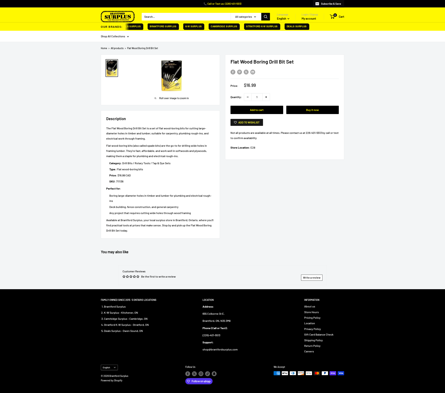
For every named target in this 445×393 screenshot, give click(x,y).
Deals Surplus (127, 26)
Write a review (312, 277)
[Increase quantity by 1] (266, 97)
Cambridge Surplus (220, 26)
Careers (309, 351)
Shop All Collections (113, 36)
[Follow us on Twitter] (194, 373)
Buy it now (312, 109)
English (106, 367)
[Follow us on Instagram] (201, 373)
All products (117, 48)
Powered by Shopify (111, 380)
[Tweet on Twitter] (246, 71)
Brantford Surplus (159, 26)
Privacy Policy (312, 329)
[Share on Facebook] (232, 71)
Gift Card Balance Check (318, 334)
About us (309, 306)
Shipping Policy (313, 340)
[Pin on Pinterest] (239, 71)
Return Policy (312, 345)
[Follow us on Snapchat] (214, 373)
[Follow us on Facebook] (187, 373)
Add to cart (257, 109)
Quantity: (236, 97)
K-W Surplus (190, 26)
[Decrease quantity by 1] (247, 97)
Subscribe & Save (331, 3)
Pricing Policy (312, 317)
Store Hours (311, 312)
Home (104, 48)
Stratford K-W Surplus (258, 26)
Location (309, 323)
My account (309, 18)
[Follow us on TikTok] (207, 373)
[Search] (265, 16)
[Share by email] (252, 71)
